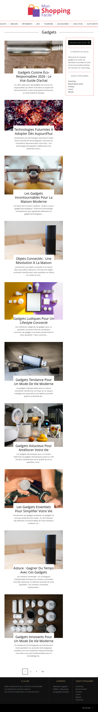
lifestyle (71, 92)
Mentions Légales (60, 686)
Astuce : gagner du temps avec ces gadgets (34, 570)
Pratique (71, 87)
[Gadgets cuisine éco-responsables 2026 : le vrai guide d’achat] (33, 57)
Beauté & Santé (81, 689)
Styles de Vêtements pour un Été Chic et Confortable (23, 686)
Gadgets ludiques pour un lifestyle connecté (33, 320)
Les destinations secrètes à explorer (17, 689)
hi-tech (70, 89)
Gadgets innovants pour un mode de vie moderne (33, 639)
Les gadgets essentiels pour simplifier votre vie (33, 509)
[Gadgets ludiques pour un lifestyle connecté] (33, 301)
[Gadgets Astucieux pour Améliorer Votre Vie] (33, 425)
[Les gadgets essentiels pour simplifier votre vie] (33, 488)
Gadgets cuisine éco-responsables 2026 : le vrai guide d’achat (33, 76)
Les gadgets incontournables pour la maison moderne (33, 197)
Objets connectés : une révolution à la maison (34, 260)
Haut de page (86, 708)
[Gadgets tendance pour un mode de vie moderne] (33, 361)
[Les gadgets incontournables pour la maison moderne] (33, 175)
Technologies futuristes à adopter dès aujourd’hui (33, 131)
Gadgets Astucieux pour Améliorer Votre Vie (34, 448)
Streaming (72, 81)
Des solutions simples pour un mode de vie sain (21, 692)
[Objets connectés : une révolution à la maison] (33, 240)
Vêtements (79, 700)
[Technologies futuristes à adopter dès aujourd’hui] (33, 115)
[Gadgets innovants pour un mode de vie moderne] (33, 616)
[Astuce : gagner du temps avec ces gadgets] (33, 549)
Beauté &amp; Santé (75, 84)
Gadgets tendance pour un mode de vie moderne (33, 381)
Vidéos (56, 689)
